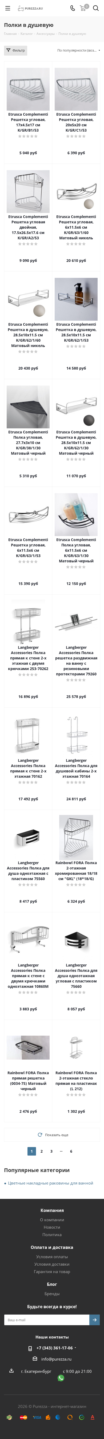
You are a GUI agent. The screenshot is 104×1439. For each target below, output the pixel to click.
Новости (52, 1227)
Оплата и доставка (52, 1247)
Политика (52, 1234)
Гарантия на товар (52, 1271)
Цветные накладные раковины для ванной (50, 1183)
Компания (52, 1210)
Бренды (52, 1293)
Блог (52, 1284)
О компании (52, 1219)
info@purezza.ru (56, 1359)
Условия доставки (52, 1264)
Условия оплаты (52, 1256)
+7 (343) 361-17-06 (55, 1347)
